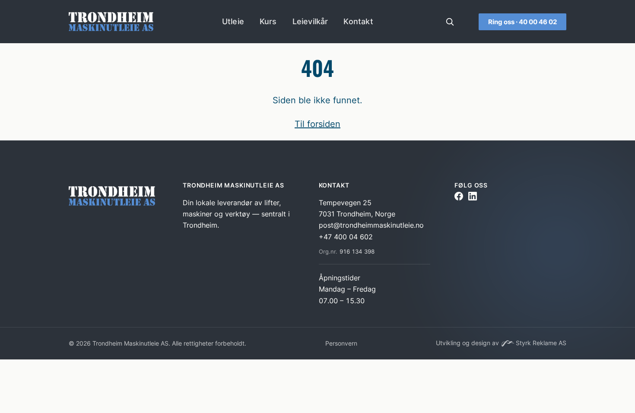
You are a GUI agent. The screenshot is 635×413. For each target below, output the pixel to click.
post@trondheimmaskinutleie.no (371, 225)
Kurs (268, 21)
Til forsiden (317, 124)
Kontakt (358, 21)
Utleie (233, 21)
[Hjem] (111, 21)
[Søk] (449, 21)
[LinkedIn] (472, 197)
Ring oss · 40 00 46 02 (522, 22)
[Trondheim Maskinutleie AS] (113, 198)
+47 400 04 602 (346, 236)
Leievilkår (310, 21)
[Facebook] (458, 197)
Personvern (341, 343)
